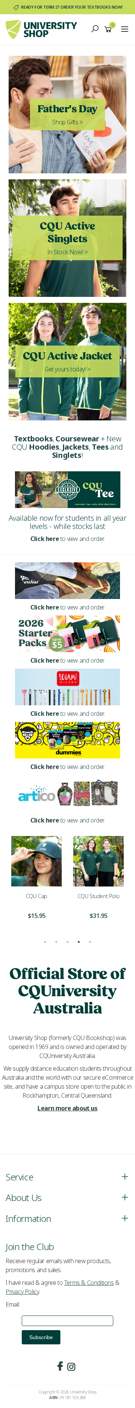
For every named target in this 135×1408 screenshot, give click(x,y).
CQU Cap (36, 896)
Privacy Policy (22, 1291)
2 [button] (56, 942)
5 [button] (90, 942)
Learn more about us (67, 1108)
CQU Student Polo (99, 896)
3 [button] (67, 942)
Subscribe (41, 1337)
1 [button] (45, 942)
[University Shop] (43, 29)
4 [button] (78, 942)
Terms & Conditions (89, 1282)
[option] (37, 882)
